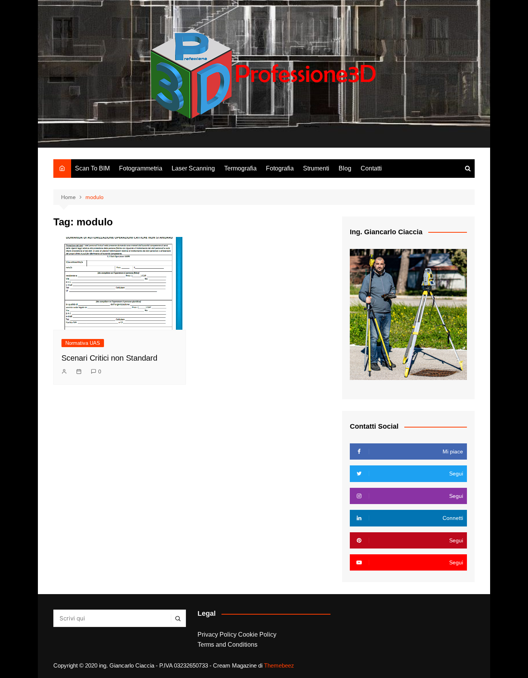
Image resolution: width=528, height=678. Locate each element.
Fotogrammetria (140, 168)
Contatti (371, 168)
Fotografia (280, 168)
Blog (345, 168)
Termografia (240, 168)
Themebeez (279, 665)
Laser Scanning (193, 168)
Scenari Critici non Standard (109, 358)
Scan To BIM (92, 168)
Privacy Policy (217, 634)
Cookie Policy (257, 634)
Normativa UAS (82, 343)
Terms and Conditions (227, 644)
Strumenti (316, 168)
